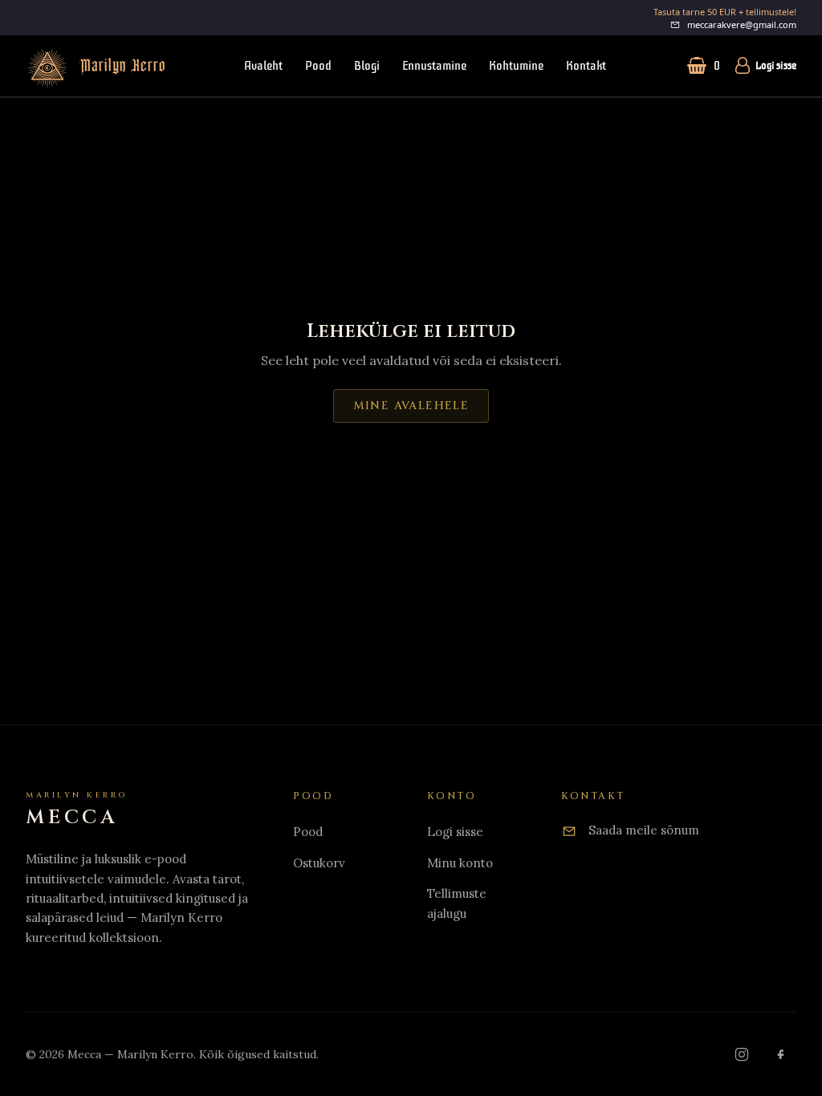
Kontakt (586, 66)
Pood (318, 66)
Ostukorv (319, 863)
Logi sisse (775, 65)
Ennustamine (434, 66)
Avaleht (263, 66)
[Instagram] (742, 1054)
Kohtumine (516, 66)
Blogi (367, 66)
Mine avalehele (411, 405)
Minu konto (460, 863)
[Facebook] (780, 1054)
